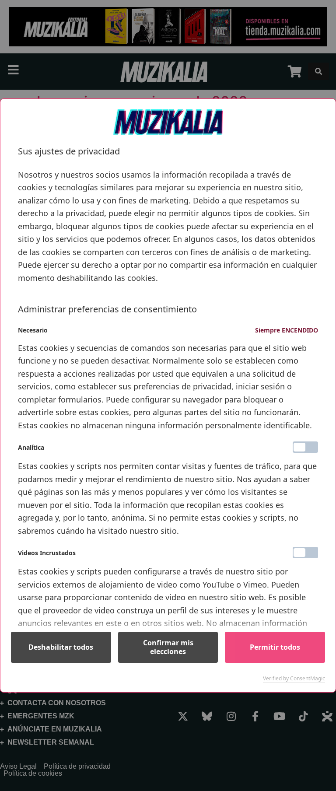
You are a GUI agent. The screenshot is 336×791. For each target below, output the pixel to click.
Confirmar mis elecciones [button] (168, 647)
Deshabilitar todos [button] (60, 647)
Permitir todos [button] (275, 647)
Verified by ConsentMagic (294, 679)
